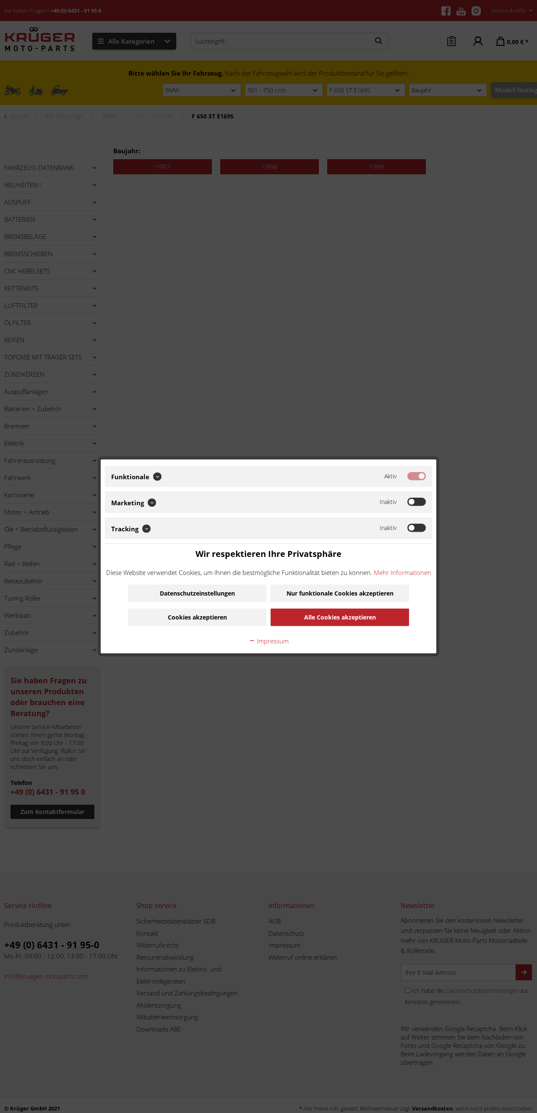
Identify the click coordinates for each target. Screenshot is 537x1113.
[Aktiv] (416, 476)
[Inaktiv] (416, 502)
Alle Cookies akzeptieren (340, 617)
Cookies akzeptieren (197, 617)
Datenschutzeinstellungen (197, 593)
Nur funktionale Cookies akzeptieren (340, 593)
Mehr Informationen (402, 572)
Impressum (272, 641)
